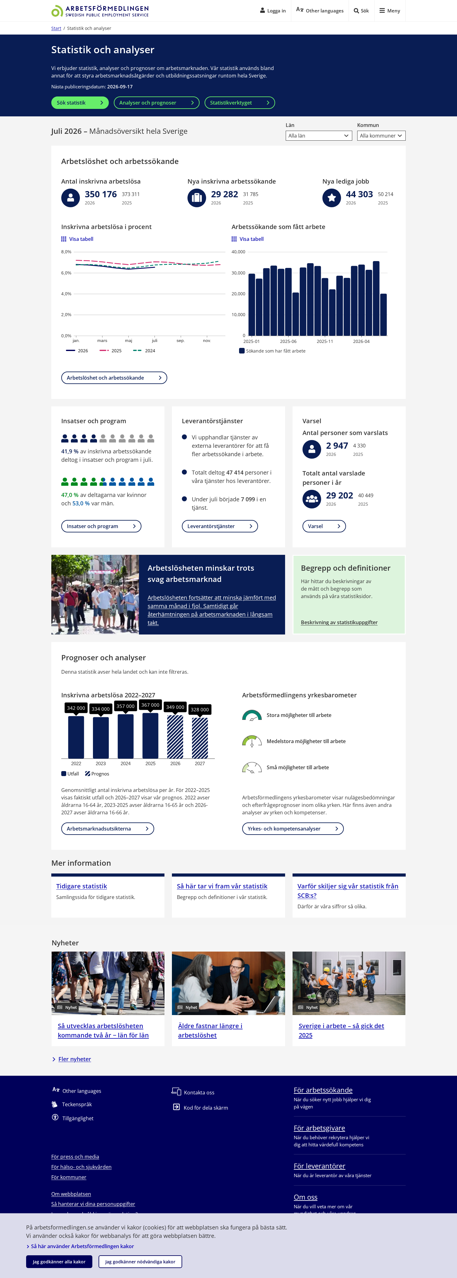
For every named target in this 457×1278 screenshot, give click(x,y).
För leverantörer (319, 1165)
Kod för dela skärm (206, 1107)
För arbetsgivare (319, 1127)
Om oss (305, 1196)
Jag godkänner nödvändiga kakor (140, 1262)
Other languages (81, 1091)
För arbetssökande (323, 1089)
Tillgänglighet (78, 1118)
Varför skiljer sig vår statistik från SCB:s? (348, 891)
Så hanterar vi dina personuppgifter (93, 1204)
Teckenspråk (77, 1104)
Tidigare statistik (81, 886)
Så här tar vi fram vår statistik (222, 886)
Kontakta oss (199, 1092)
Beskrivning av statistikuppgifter (339, 622)
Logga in (276, 10)
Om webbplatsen (71, 1194)
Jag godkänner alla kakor (59, 1262)
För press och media (75, 1156)
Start (56, 28)
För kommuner (68, 1177)
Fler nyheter (74, 1059)
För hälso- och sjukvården (81, 1166)
